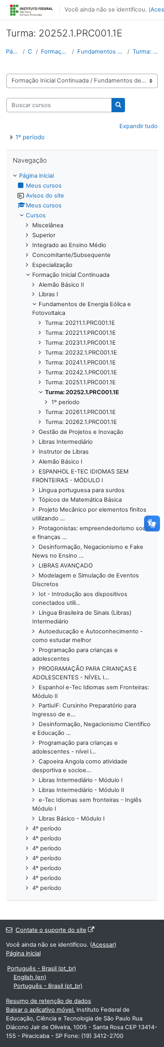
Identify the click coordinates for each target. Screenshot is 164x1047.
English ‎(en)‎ (30, 977)
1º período (30, 137)
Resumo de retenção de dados (48, 1001)
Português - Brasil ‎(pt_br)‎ (41, 968)
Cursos (30, 51)
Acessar (103, 944)
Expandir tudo (138, 126)
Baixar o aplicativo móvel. (40, 1009)
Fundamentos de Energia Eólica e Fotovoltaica (101, 51)
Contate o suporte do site (51, 930)
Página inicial (13, 51)
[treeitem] (82, 532)
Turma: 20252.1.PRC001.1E (145, 51)
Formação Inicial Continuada (54, 51)
